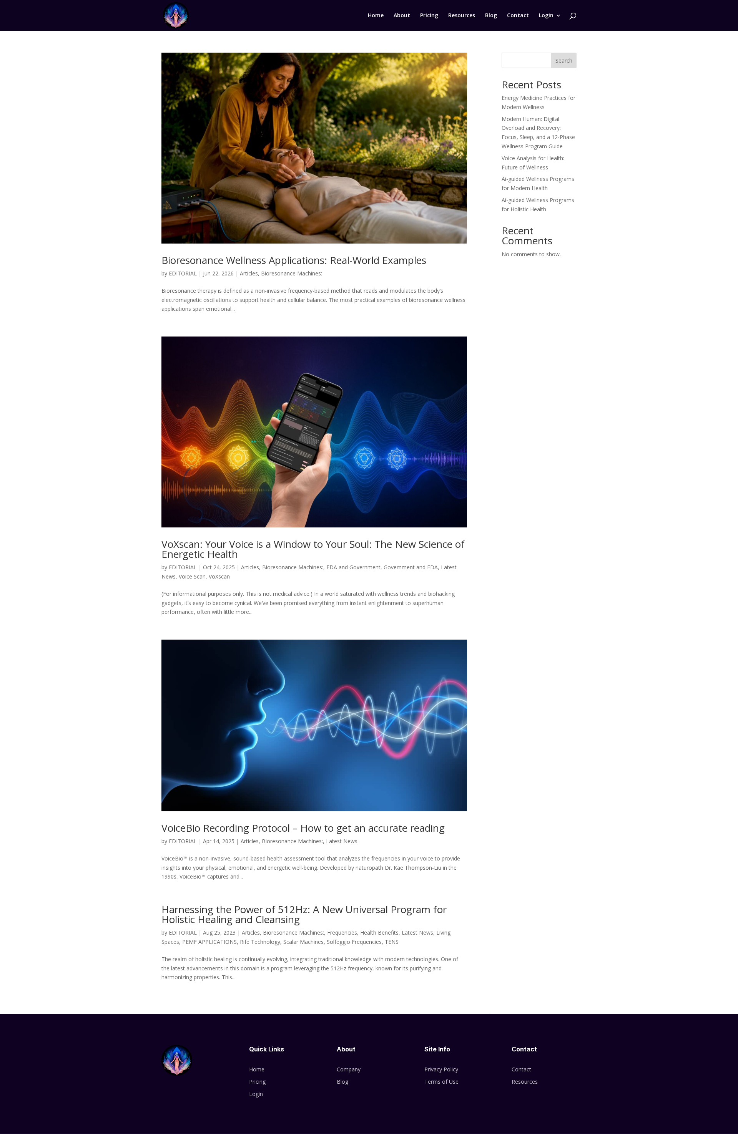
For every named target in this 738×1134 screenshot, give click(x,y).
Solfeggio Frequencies (354, 941)
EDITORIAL (183, 273)
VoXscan (219, 576)
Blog (491, 16)
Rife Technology (260, 941)
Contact (518, 16)
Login (546, 16)
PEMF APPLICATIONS (209, 941)
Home (376, 16)
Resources (461, 16)
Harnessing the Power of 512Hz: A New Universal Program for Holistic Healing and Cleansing (304, 914)
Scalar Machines (303, 941)
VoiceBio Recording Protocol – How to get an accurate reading (303, 828)
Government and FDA (411, 567)
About (402, 16)
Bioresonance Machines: (291, 273)
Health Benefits (379, 932)
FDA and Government (353, 567)
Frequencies (342, 932)
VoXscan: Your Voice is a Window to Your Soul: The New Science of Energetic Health (313, 549)
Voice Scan (192, 576)
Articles (249, 273)
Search (563, 60)
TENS (392, 941)
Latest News (341, 841)
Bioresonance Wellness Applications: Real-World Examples (293, 260)
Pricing (429, 16)
